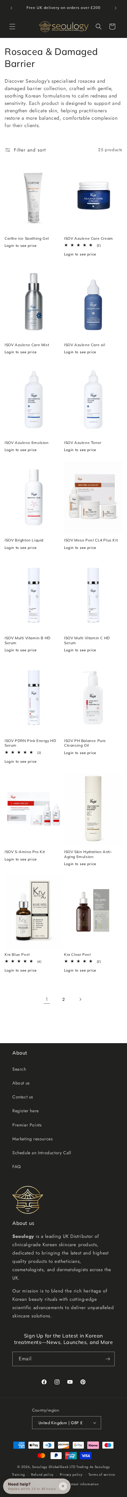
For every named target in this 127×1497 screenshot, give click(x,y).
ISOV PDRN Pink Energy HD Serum (30, 743)
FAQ (16, 1166)
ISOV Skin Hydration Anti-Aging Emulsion (88, 854)
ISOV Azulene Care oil (84, 344)
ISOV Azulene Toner (82, 442)
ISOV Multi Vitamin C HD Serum (87, 640)
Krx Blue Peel (17, 954)
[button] (12, 26)
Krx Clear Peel (77, 954)
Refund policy (42, 1474)
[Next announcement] (115, 8)
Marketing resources (32, 1139)
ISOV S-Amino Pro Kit (25, 851)
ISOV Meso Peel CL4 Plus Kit (91, 540)
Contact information (82, 1484)
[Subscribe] (107, 1359)
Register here (25, 1111)
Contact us (22, 1097)
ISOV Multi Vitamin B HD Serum (28, 640)
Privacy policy (71, 1474)
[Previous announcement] (11, 8)
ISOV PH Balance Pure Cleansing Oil (85, 743)
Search (19, 1069)
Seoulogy (39, 1466)
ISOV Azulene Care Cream (88, 238)
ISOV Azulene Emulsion (27, 442)
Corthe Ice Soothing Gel (27, 238)
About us (21, 1083)
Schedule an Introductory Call (41, 1153)
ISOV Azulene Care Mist (27, 344)
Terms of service (101, 1474)
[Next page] (80, 999)
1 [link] (47, 999)
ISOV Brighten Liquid (24, 540)
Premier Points (27, 1125)
